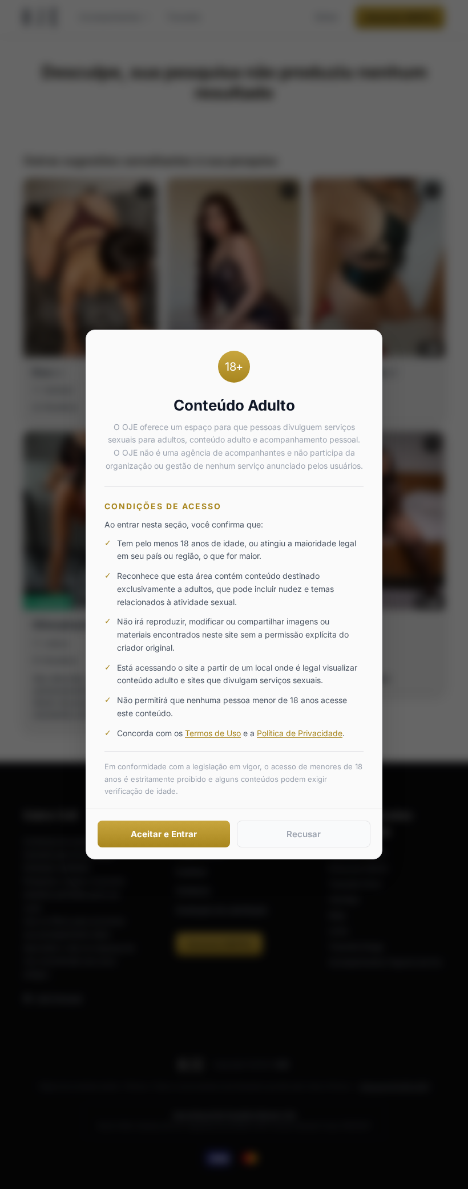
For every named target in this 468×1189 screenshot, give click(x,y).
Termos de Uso (213, 733)
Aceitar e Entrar (164, 834)
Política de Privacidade (299, 733)
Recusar (304, 834)
